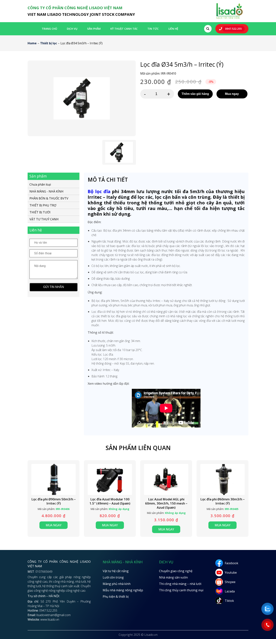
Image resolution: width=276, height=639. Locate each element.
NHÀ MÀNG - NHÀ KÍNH (46, 191)
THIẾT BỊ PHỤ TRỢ (42, 205)
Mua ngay (232, 93)
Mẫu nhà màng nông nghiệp (123, 590)
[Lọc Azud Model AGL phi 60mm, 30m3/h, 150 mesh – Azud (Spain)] (166, 479)
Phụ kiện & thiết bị (116, 596)
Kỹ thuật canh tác (124, 28)
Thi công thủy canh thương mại (181, 590)
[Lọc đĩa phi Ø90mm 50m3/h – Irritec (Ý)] (53, 479)
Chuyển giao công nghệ (175, 571)
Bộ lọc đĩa (99, 191)
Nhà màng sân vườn (173, 577)
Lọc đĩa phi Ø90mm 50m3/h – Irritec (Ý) (53, 501)
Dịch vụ (72, 28)
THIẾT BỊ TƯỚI (40, 212)
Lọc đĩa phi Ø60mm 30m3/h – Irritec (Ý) (222, 501)
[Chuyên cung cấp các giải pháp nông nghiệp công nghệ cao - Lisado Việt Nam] (229, 19)
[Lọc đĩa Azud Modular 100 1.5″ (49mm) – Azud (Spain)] (110, 479)
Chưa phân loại (40, 184)
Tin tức (153, 28)
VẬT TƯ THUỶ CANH (44, 219)
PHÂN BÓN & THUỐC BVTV (48, 198)
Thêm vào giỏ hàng (195, 93)
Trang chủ (49, 28)
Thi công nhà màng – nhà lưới (180, 584)
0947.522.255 (233, 28)
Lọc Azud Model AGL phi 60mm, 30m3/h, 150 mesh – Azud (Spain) (166, 503)
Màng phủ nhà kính (116, 584)
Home (32, 43)
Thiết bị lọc (48, 43)
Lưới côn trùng (113, 577)
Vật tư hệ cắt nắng (116, 571)
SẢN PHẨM (94, 28)
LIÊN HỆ (173, 28)
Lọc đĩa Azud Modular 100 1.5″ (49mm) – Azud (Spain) (110, 501)
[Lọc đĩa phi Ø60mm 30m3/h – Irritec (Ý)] (222, 479)
